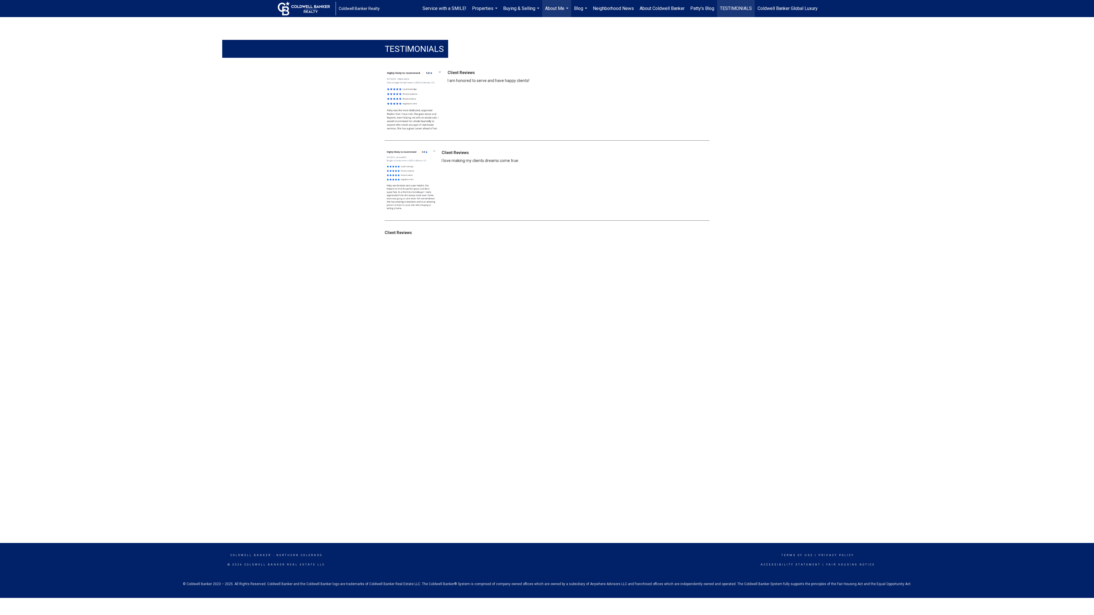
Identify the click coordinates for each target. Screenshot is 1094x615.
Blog (581, 11)
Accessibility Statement (791, 564)
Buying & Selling (522, 11)
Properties (485, 11)
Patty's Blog (702, 8)
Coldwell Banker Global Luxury (788, 8)
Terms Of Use (797, 555)
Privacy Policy (836, 555)
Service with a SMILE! (444, 8)
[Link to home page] (307, 8)
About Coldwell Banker (662, 8)
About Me (557, 11)
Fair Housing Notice (850, 564)
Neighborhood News (613, 8)
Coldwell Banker (250, 555)
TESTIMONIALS (736, 8)
